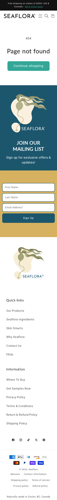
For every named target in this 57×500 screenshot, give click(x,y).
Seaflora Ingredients (20, 319)
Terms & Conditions (19, 406)
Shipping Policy (16, 423)
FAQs (9, 354)
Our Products (15, 310)
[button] (40, 16)
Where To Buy (15, 379)
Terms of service (41, 480)
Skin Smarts (14, 328)
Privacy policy (21, 486)
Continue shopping (28, 66)
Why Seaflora (15, 337)
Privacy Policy (15, 397)
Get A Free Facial (34, 7)
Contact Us (14, 345)
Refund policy (40, 486)
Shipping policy (19, 480)
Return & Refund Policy (22, 414)
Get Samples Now (18, 388)
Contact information (35, 474)
